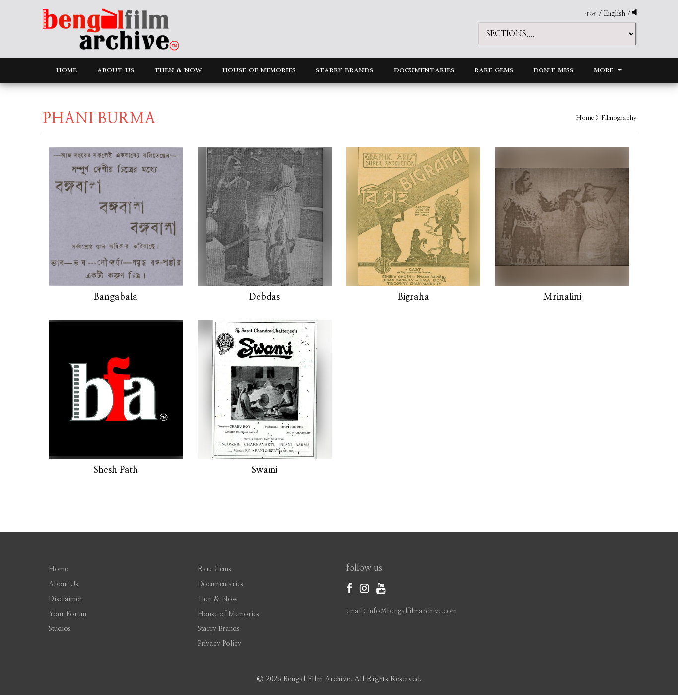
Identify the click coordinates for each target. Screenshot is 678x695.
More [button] (605, 70)
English (615, 13)
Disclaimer (65, 599)
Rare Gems (494, 70)
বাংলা (591, 13)
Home (66, 70)
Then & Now (178, 70)
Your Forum (67, 614)
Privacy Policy (219, 643)
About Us (115, 70)
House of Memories (259, 70)
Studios (60, 629)
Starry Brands (344, 70)
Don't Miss (553, 70)
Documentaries (424, 70)
